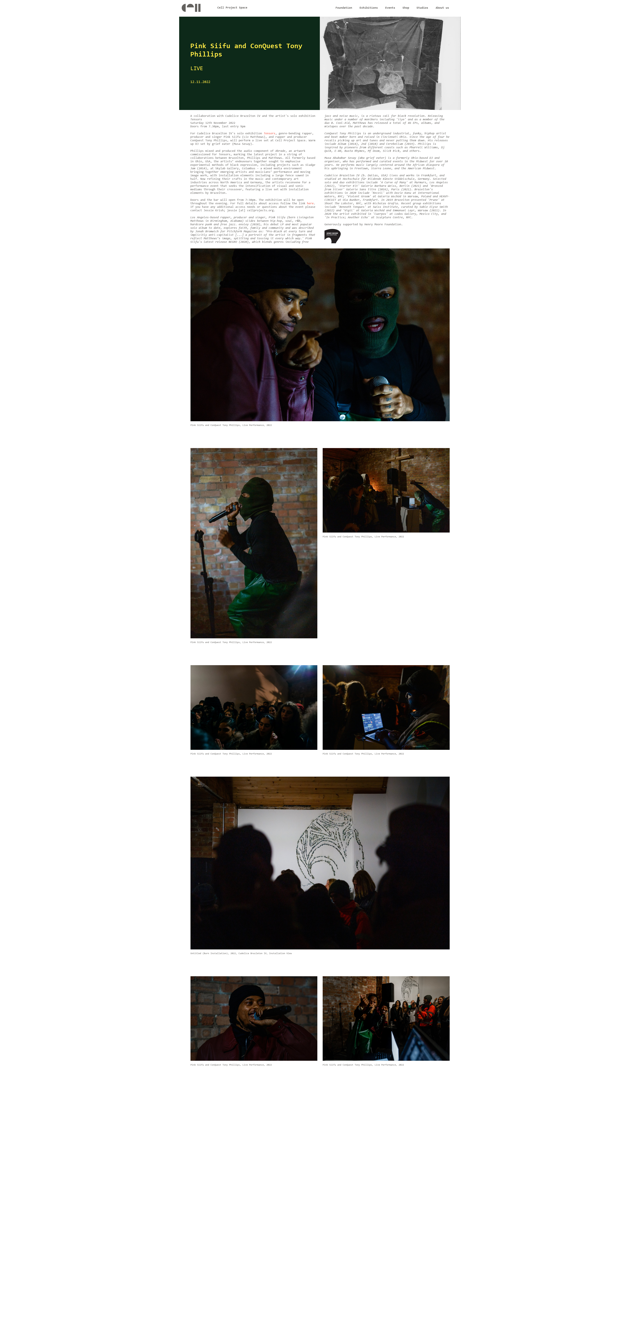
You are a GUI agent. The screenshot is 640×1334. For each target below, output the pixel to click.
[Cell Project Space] (197, 9)
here (310, 203)
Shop (405, 7)
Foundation (344, 7)
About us (442, 7)
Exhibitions (369, 7)
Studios (422, 7)
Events (390, 7)
